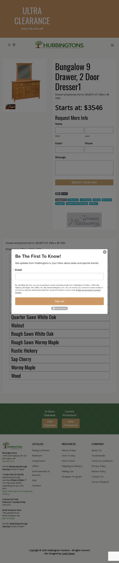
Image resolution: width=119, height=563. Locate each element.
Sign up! (59, 301)
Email (18, 270)
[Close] (105, 252)
